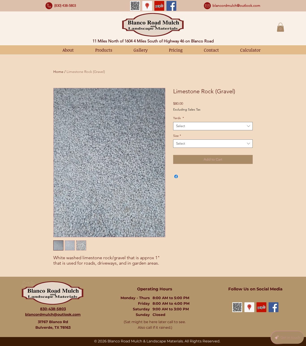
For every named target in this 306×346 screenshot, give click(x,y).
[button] (280, 27)
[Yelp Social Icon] (159, 6)
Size (177, 136)
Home (58, 72)
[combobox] (213, 126)
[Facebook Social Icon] (171, 6)
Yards (178, 118)
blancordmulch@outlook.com (236, 5)
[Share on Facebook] (176, 176)
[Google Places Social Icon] (147, 6)
